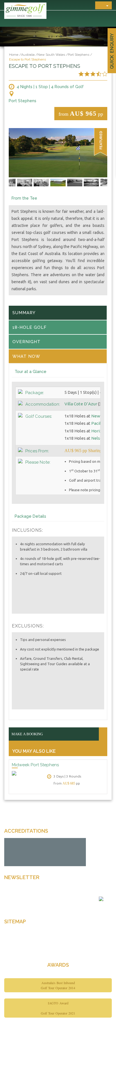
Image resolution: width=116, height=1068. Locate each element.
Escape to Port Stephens (27, 59)
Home (13, 55)
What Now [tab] (26, 356)
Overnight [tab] (26, 341)
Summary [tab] (23, 312)
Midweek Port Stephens (35, 764)
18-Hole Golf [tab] (29, 327)
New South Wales (51, 55)
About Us (13, 941)
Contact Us (14, 951)
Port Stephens (78, 55)
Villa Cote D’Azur (80, 403)
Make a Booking (27, 734)
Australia (28, 55)
